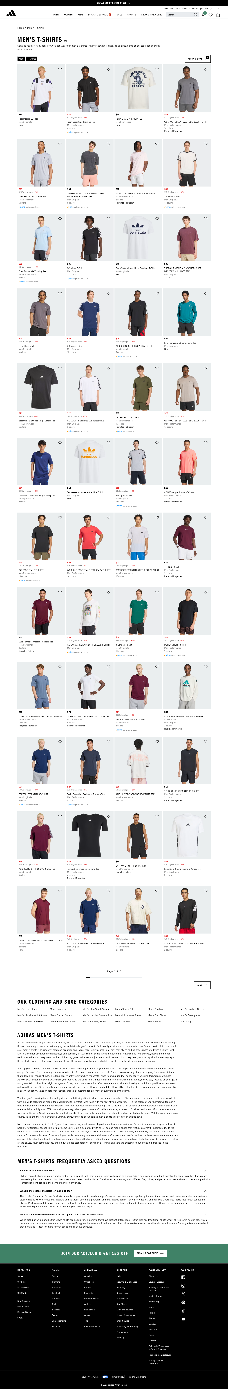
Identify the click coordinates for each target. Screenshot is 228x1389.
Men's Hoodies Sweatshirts (97, 1015)
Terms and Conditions (135, 1377)
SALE (119, 15)
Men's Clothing (156, 1009)
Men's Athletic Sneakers (30, 1021)
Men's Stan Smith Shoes (96, 1009)
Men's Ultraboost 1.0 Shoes (32, 1015)
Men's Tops (187, 1021)
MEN (56, 15)
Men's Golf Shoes (157, 1015)
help (178, 9)
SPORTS (131, 15)
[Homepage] (11, 13)
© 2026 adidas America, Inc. (114, 1385)
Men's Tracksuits (59, 1009)
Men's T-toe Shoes (27, 1009)
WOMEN (68, 15)
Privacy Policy (117, 1377)
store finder (168, 9)
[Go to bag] (218, 15)
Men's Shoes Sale (124, 1009)
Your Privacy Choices (92, 1377)
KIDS (80, 15)
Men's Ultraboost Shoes (128, 1015)
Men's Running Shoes (94, 1021)
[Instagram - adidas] (196, 1286)
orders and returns (190, 9)
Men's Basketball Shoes (63, 1021)
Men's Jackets (123, 1021)
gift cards (204, 9)
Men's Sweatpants (190, 1015)
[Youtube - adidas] (196, 1319)
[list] (101, 58)
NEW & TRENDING (151, 15)
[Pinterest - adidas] (196, 1303)
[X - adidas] (196, 1294)
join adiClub (216, 9)
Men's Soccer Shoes (61, 1015)
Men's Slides (155, 1021)
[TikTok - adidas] (196, 1311)
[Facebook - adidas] (196, 1278)
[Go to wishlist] (210, 15)
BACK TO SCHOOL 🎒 (100, 15)
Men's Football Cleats (192, 1009)
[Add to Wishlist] (60, 70)
